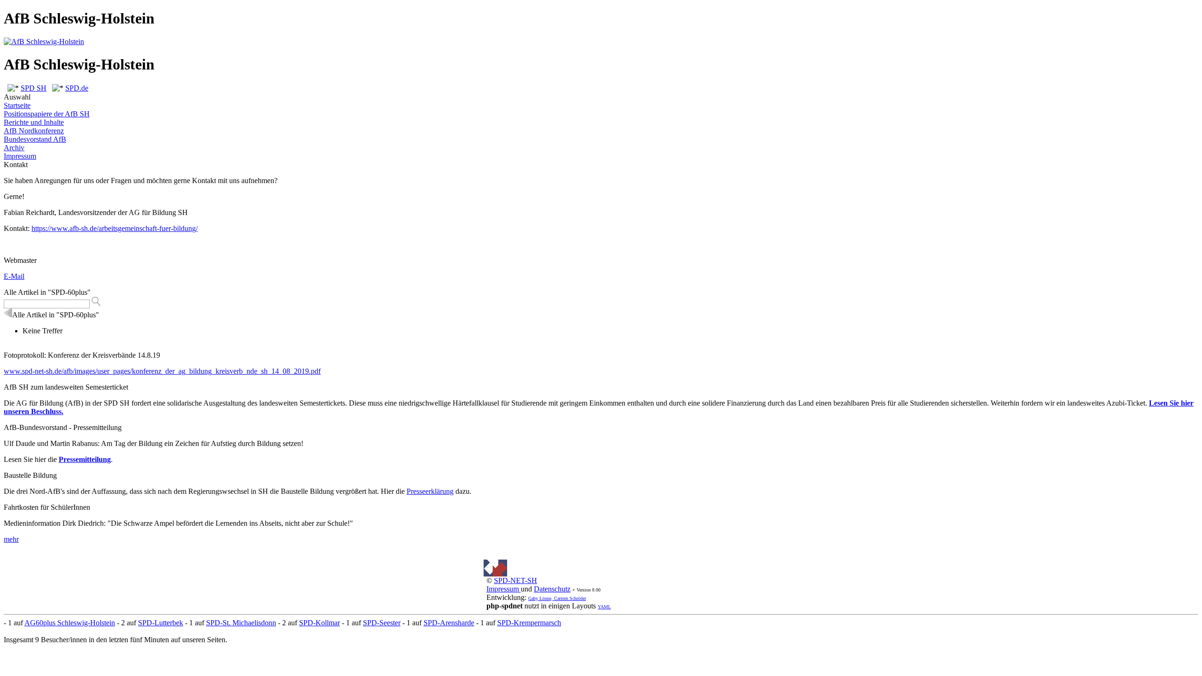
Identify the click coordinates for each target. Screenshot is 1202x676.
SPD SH (33, 88)
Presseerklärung (430, 491)
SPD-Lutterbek (160, 623)
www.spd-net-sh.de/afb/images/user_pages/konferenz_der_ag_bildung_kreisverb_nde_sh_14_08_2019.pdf (162, 371)
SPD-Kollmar (319, 623)
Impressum (20, 156)
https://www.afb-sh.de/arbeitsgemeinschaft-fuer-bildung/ (114, 228)
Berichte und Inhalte (34, 122)
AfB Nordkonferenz (34, 131)
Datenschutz (552, 589)
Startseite (17, 105)
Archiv (14, 148)
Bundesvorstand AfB (35, 139)
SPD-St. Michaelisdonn (241, 623)
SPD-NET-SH (515, 580)
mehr (11, 539)
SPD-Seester (382, 623)
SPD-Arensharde (449, 623)
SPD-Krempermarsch (529, 623)
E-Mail (14, 276)
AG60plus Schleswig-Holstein (69, 623)
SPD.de (76, 88)
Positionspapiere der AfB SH (47, 114)
